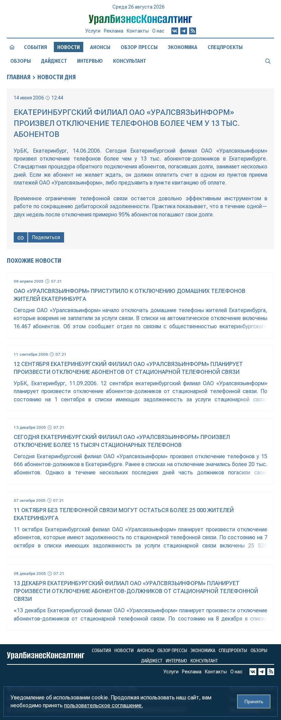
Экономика (182, 47)
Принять (253, 701)
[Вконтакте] (174, 30)
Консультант (129, 61)
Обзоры (20, 61)
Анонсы (100, 47)
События (35, 47)
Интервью (90, 61)
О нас (158, 31)
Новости (124, 650)
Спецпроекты (225, 47)
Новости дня (56, 77)
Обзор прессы (139, 47)
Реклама (113, 31)
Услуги (92, 31)
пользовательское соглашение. (103, 705)
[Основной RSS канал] (192, 30)
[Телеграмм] (183, 30)
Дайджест (54, 61)
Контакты (138, 31)
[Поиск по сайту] (268, 61)
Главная (18, 77)
